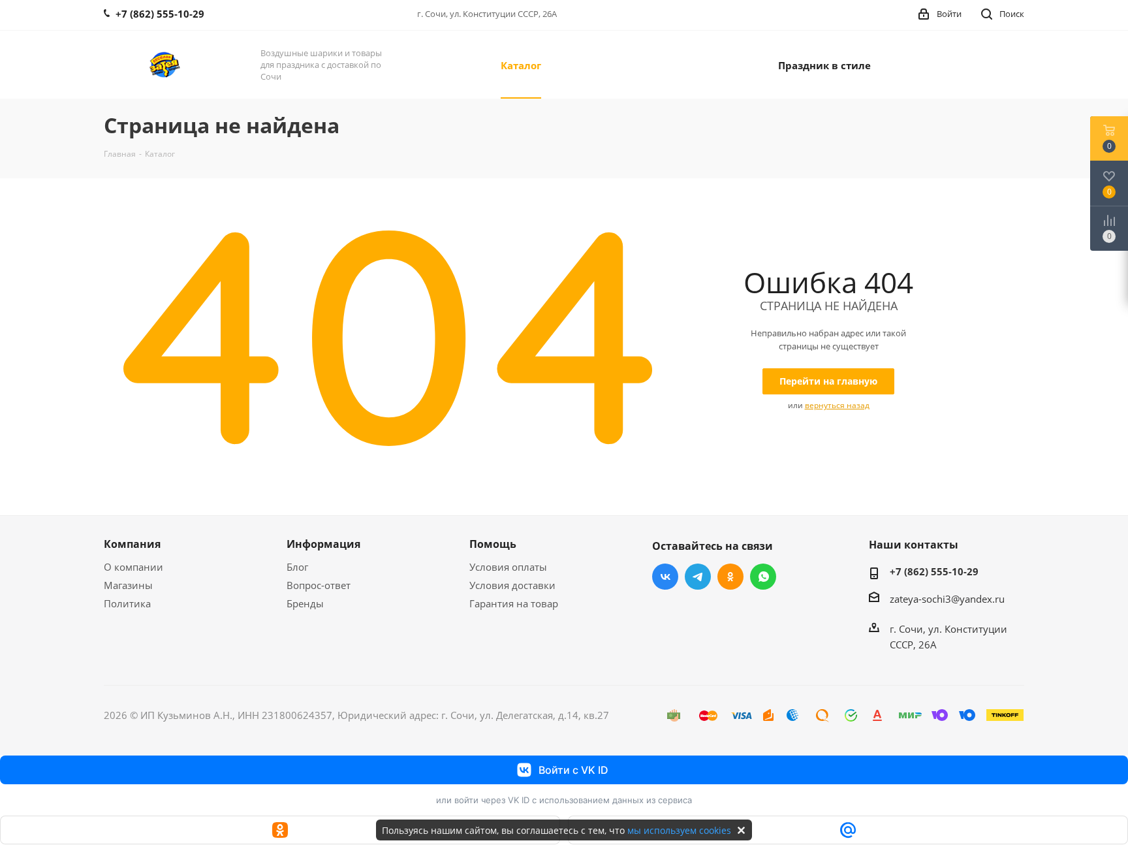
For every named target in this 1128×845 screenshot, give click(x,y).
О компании (133, 566)
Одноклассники (730, 577)
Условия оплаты (508, 566)
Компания (132, 544)
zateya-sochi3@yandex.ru (947, 598)
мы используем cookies (679, 830)
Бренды (305, 603)
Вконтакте (665, 577)
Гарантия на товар (513, 603)
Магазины (128, 585)
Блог (297, 566)
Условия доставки (512, 585)
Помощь (492, 544)
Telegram (698, 577)
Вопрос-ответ (319, 585)
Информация (323, 544)
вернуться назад (837, 405)
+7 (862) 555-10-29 (934, 571)
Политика (127, 603)
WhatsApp (763, 577)
